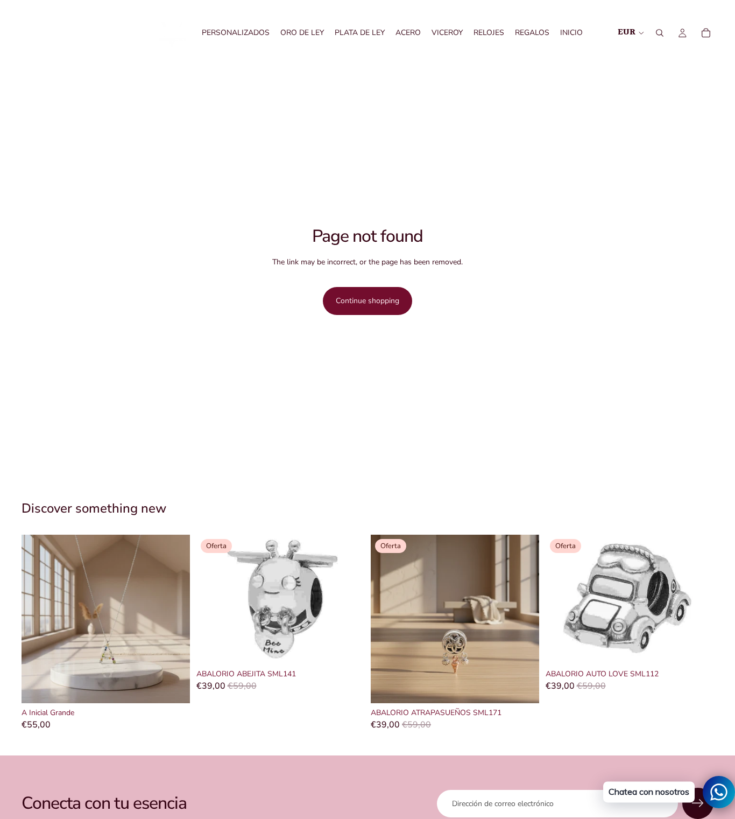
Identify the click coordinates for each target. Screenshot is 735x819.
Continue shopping (367, 301)
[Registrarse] (697, 803)
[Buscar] (660, 33)
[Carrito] (706, 33)
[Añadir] (173, 686)
